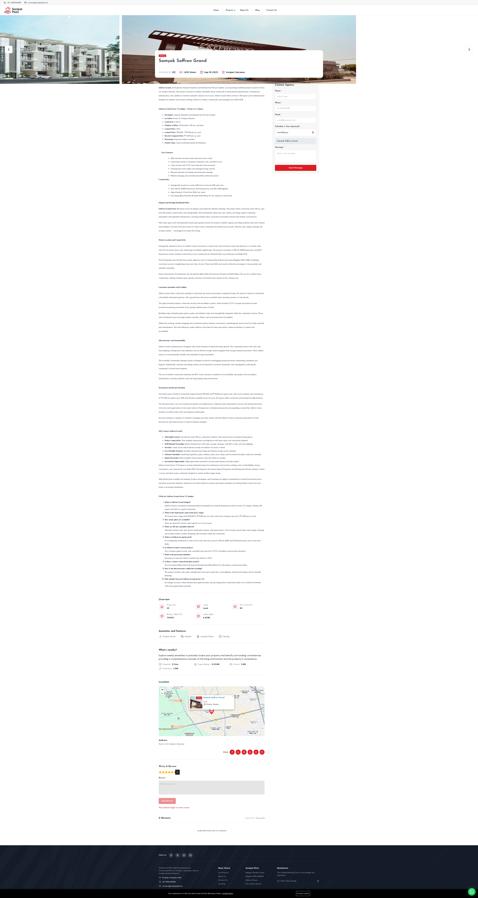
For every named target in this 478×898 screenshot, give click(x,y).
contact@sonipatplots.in (38, 2)
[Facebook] (232, 752)
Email (278, 115)
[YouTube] (183, 855)
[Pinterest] (244, 752)
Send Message (295, 168)
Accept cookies (303, 893)
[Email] (262, 752)
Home (216, 10)
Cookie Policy (227, 893)
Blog (257, 10)
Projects (229, 10)
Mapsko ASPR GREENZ (255, 876)
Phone (278, 103)
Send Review (167, 801)
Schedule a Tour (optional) (287, 126)
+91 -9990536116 (14, 2)
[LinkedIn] (250, 752)
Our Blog (221, 884)
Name (278, 91)
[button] (8, 49)
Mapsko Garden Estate (255, 872)
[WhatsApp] (256, 752)
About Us (244, 10)
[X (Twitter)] (238, 752)
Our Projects (223, 872)
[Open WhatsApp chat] (472, 892)
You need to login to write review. (174, 808)
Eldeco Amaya (251, 880)
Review (162, 778)
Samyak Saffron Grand (213, 698)
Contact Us (271, 10)
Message (279, 147)
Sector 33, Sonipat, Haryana (171, 744)
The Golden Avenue (253, 884)
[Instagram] (190, 855)
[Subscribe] (317, 881)
